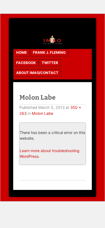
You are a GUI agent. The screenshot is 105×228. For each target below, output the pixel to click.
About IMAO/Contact (37, 73)
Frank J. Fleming (49, 52)
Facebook (26, 63)
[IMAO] (52, 43)
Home (21, 52)
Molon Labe (42, 113)
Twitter (50, 63)
